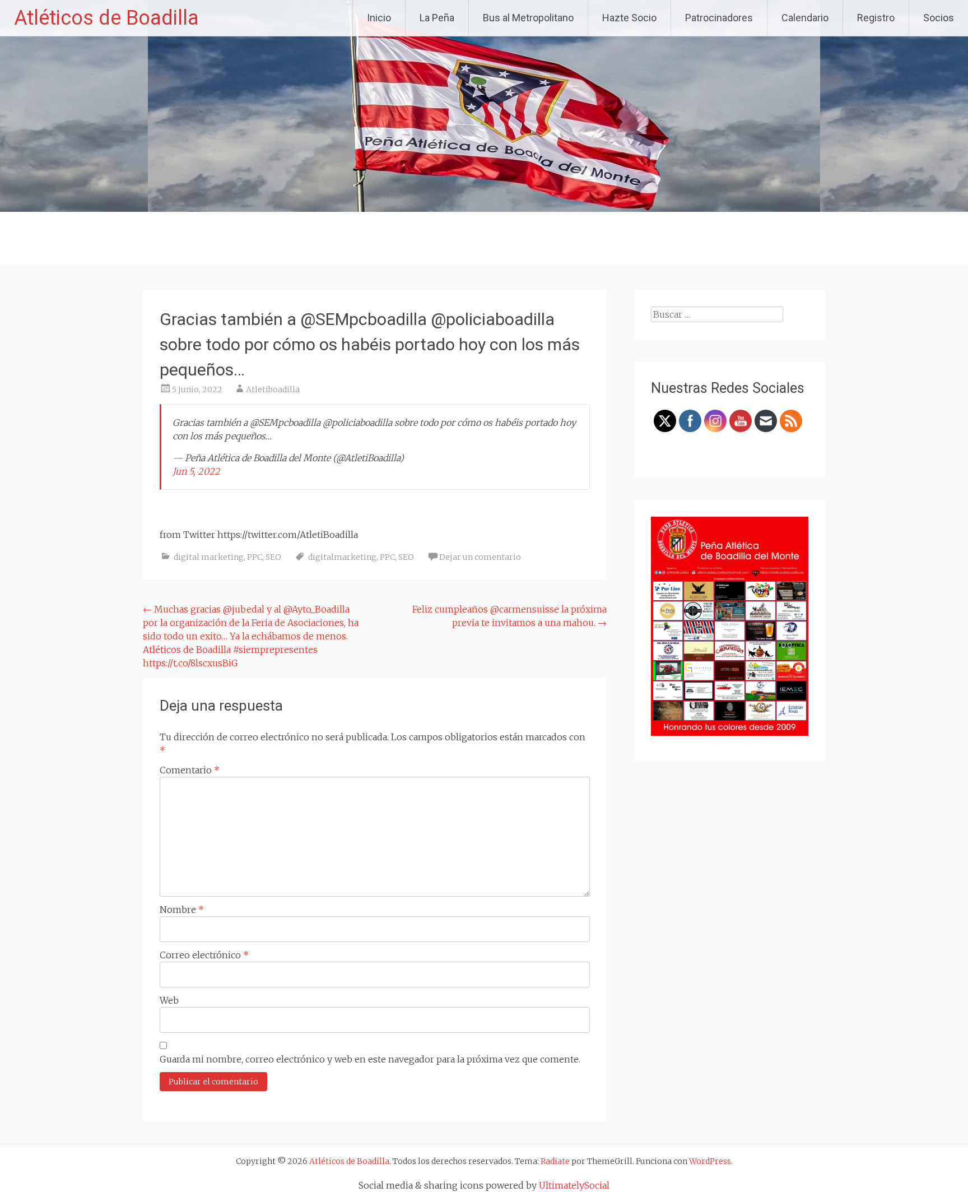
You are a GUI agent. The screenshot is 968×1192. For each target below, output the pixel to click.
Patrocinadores (719, 18)
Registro (876, 18)
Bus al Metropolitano (528, 18)
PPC (254, 557)
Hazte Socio (629, 18)
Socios (938, 18)
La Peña (437, 18)
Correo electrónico (204, 955)
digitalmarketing (342, 557)
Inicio (379, 18)
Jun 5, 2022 (196, 471)
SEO (273, 557)
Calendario (805, 18)
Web (169, 1000)
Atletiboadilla (273, 389)
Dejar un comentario (480, 557)
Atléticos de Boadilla (106, 18)
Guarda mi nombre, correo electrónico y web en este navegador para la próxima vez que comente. (370, 1059)
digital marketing (209, 557)
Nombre (182, 909)
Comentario (190, 770)
